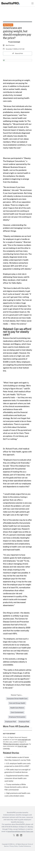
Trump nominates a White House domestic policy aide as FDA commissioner (16, 787)
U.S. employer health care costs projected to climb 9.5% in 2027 (17, 764)
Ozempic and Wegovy (12, 344)
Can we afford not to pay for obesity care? (17, 331)
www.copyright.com (24, 739)
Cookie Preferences (25, 846)
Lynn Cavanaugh (15, 42)
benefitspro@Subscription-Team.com (20, 831)
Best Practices (8, 25)
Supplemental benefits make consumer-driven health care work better (16, 778)
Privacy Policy (14, 846)
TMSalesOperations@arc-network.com (15, 744)
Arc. (14, 844)
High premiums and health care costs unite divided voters (17, 794)
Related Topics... (17, 695)
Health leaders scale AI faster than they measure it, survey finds (17, 758)
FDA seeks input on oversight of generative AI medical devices (17, 771)
